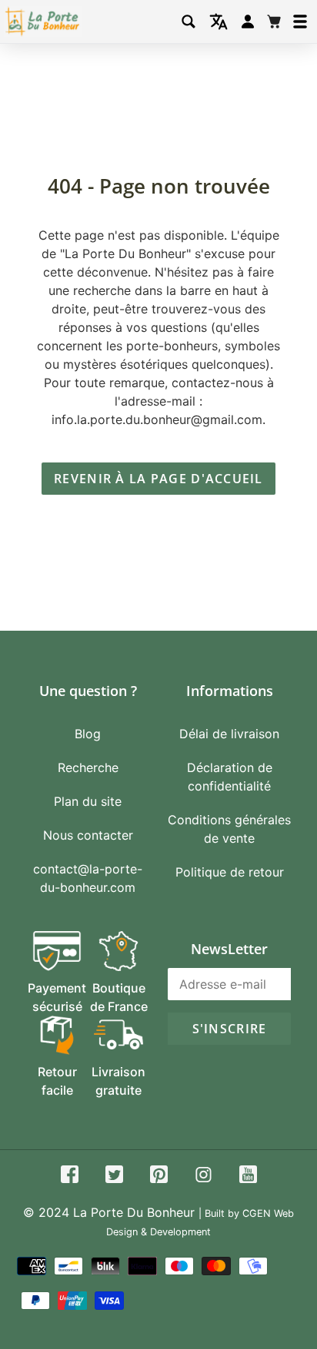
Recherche (88, 767)
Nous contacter (88, 835)
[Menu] (300, 21)
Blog (88, 733)
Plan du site (88, 801)
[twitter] (114, 1176)
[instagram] (203, 1176)
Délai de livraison (229, 733)
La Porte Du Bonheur (134, 1212)
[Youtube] (248, 1176)
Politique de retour (229, 872)
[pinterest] (159, 1176)
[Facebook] (69, 1176)
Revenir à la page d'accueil (158, 478)
